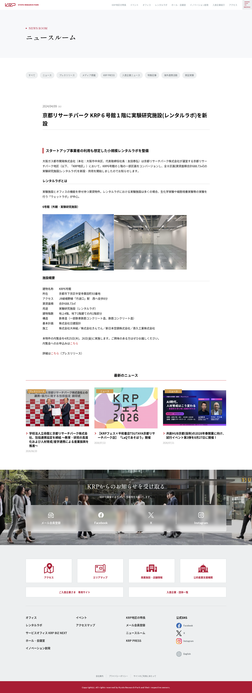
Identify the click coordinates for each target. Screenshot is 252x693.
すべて (31, 75)
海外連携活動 (170, 75)
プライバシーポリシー (118, 676)
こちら (74, 343)
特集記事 (152, 75)
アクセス (233, 5)
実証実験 (189, 75)
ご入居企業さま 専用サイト (74, 592)
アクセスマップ (85, 625)
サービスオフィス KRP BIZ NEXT (46, 633)
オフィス (147, 5)
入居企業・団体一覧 (177, 592)
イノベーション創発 (199, 5)
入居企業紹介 (219, 5)
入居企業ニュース (131, 75)
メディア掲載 (89, 75)
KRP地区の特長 (119, 5)
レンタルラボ (161, 5)
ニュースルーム (135, 633)
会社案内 (99, 676)
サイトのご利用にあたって (145, 676)
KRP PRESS (109, 75)
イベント (134, 5)
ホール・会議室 (178, 5)
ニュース (47, 75)
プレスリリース (67, 75)
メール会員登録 (135, 625)
